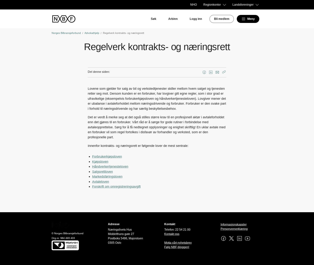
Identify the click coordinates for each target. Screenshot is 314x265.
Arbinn (173, 18)
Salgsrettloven (102, 171)
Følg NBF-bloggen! (176, 247)
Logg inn (196, 18)
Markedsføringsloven (107, 176)
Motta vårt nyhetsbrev (178, 242)
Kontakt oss (171, 234)
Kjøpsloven (100, 161)
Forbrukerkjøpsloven (107, 156)
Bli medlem (221, 18)
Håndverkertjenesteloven (110, 166)
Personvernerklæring (234, 228)
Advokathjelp (91, 32)
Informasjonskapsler (234, 224)
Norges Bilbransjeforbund (66, 32)
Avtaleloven (100, 181)
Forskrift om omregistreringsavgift (116, 186)
